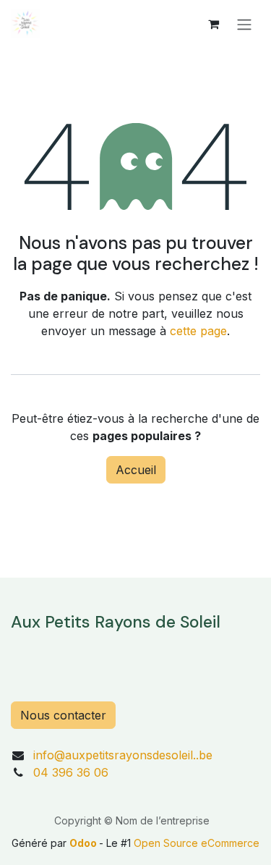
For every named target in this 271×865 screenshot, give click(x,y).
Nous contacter (63, 715)
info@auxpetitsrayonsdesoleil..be (122, 755)
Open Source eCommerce (196, 843)
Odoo (84, 843)
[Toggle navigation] (244, 24)
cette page (198, 331)
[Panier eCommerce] (213, 24)
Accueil (136, 470)
